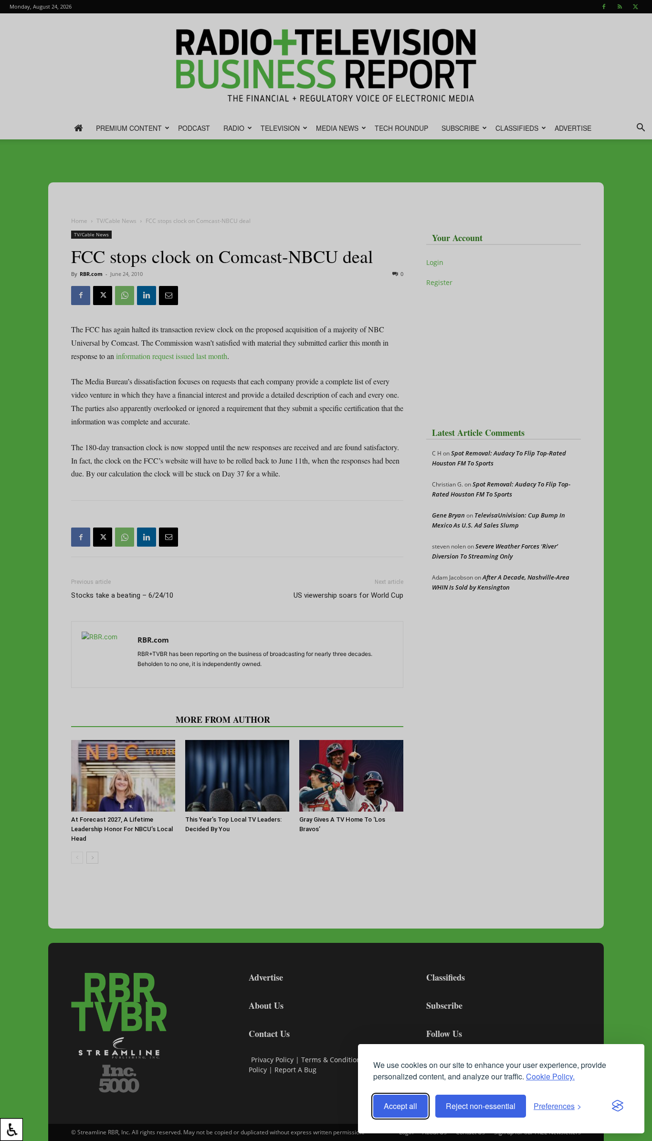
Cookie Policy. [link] (550, 1076)
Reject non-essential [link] (480, 1105)
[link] (11, 1129)
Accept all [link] (400, 1105)
